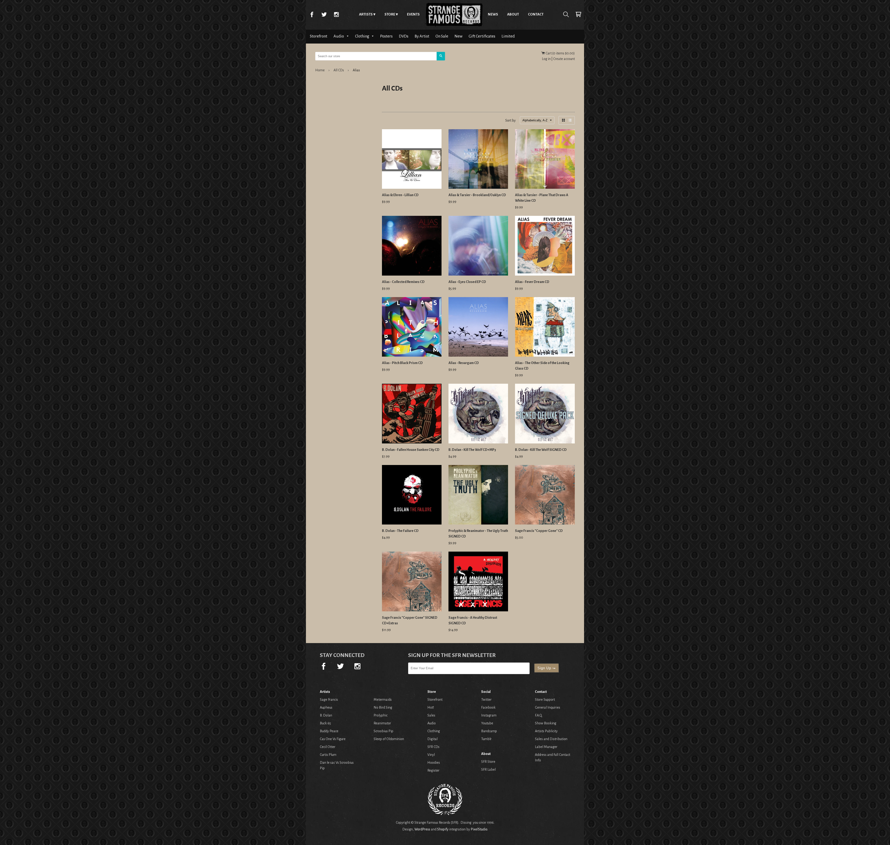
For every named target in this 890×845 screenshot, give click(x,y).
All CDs (339, 70)
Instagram (336, 14)
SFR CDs (433, 747)
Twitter (324, 14)
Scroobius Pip (383, 731)
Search (566, 14)
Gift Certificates (482, 36)
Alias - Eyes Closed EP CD (467, 282)
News (493, 14)
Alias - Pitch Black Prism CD (402, 363)
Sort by (510, 120)
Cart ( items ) (560, 53)
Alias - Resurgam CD (463, 363)
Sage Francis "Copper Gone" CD (539, 531)
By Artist (422, 36)
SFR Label (488, 769)
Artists (366, 14)
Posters (386, 36)
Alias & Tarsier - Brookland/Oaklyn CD (477, 195)
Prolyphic (381, 715)
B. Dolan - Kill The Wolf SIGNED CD (541, 450)
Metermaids (383, 699)
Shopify (442, 829)
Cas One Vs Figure (333, 739)
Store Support (545, 699)
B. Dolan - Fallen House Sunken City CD (410, 450)
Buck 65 (325, 723)
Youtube (487, 723)
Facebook (312, 14)
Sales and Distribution (551, 739)
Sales (431, 715)
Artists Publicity (546, 731)
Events (413, 14)
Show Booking (545, 723)
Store (390, 14)
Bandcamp (489, 731)
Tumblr (486, 739)
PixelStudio (479, 829)
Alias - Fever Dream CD (532, 282)
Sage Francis (329, 699)
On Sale (441, 36)
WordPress (422, 829)
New (458, 36)
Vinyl (431, 755)
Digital (432, 739)
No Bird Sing (383, 707)
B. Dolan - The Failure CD (400, 531)
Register (433, 770)
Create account (564, 59)
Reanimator (382, 723)
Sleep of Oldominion (389, 739)
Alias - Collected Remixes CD (403, 282)
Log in (546, 59)
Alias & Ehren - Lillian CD (400, 195)
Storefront (318, 36)
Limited (508, 36)
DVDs (403, 36)
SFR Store (488, 761)
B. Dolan (326, 715)
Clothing (362, 36)
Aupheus (326, 707)
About (513, 14)
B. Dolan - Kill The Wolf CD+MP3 (472, 450)
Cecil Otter (327, 747)
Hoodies (433, 762)
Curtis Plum (328, 755)
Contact (536, 14)
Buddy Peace (329, 731)
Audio (339, 36)
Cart (578, 14)
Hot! (430, 707)
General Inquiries (547, 707)
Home (454, 14)
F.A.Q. (538, 715)
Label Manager (546, 747)
